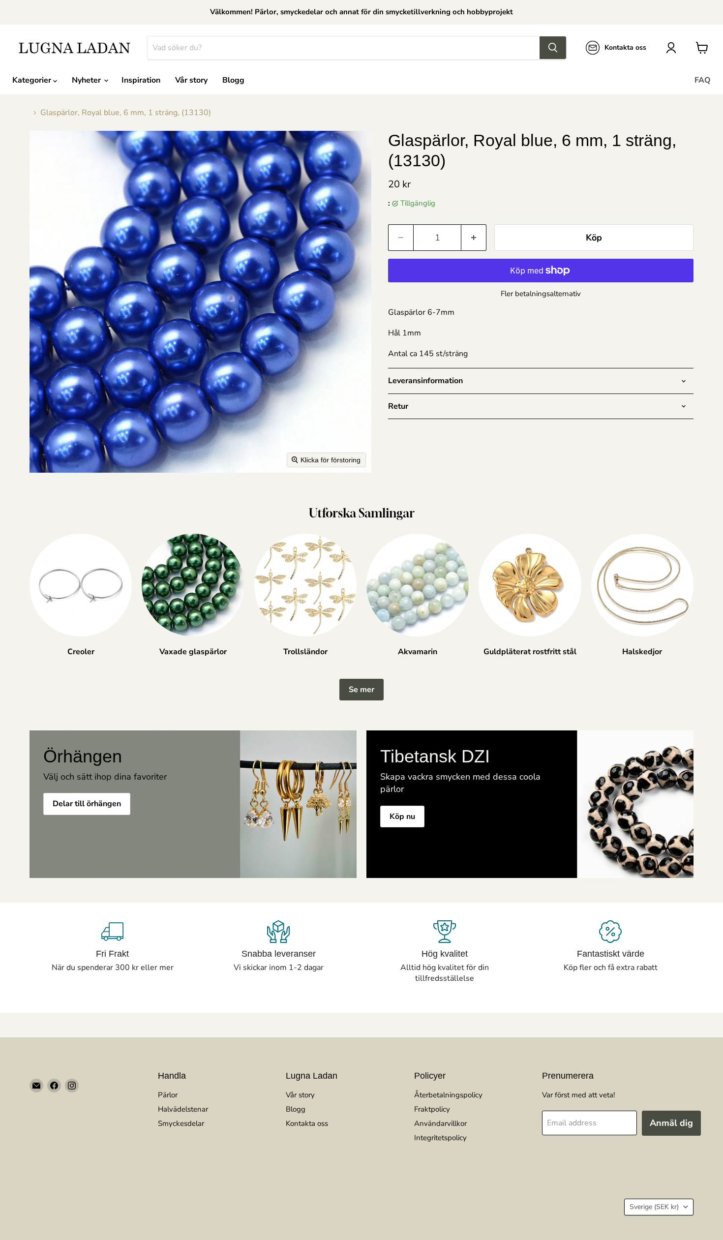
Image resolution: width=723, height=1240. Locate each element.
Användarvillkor (440, 1123)
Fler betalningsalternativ (541, 294)
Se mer (361, 689)
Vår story (191, 80)
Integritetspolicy (440, 1138)
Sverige (654, 1206)
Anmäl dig (671, 1123)
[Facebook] (54, 1085)
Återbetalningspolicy (448, 1095)
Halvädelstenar (183, 1109)
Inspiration (140, 80)
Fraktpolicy (432, 1109)
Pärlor (168, 1095)
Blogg (233, 80)
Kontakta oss (307, 1123)
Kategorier (32, 80)
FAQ (702, 80)
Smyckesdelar (181, 1123)
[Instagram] (72, 1085)
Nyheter (87, 80)
